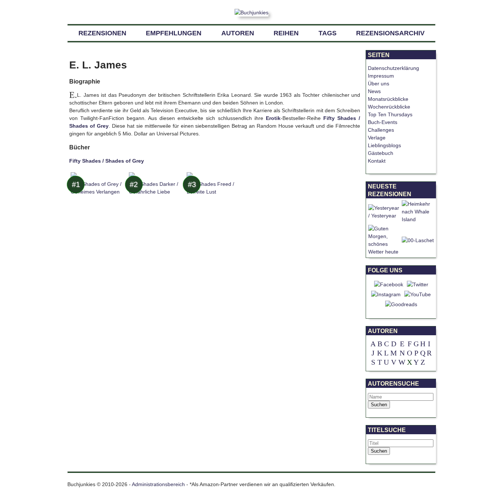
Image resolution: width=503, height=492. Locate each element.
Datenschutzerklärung (393, 68)
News (374, 91)
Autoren (237, 33)
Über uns (378, 83)
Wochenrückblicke (389, 107)
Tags (328, 33)
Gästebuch (380, 153)
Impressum (381, 76)
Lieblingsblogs (384, 145)
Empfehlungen (173, 33)
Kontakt (377, 161)
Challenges (381, 130)
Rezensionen (102, 33)
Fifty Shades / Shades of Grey (106, 161)
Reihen (286, 33)
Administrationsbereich (158, 484)
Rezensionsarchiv (390, 33)
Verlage (377, 138)
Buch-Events (382, 122)
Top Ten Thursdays (390, 114)
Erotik (273, 118)
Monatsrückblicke (388, 99)
